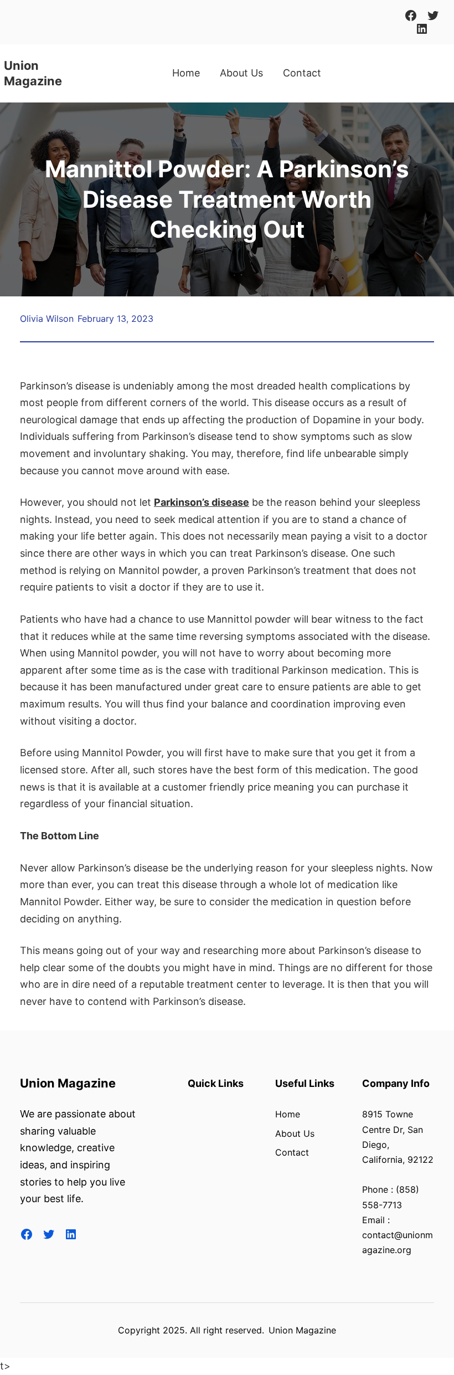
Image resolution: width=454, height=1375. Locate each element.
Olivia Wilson (47, 318)
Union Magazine (68, 1083)
